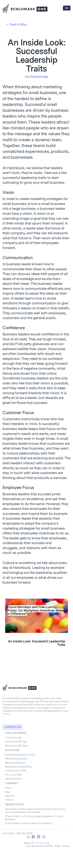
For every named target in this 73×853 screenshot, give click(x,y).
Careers (9, 799)
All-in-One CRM (13, 774)
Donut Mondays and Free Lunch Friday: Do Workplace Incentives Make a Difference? (35, 610)
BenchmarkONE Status (17, 745)
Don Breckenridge (36, 76)
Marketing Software (15, 762)
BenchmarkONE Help (16, 741)
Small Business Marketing (18, 766)
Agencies (10, 796)
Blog (7, 792)
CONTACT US (13, 727)
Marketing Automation (16, 758)
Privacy (66, 846)
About (8, 788)
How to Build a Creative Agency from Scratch (28, 823)
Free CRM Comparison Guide (20, 754)
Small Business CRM (15, 770)
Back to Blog (18, 24)
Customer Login (13, 737)
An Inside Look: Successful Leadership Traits (36, 643)
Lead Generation (13, 778)
